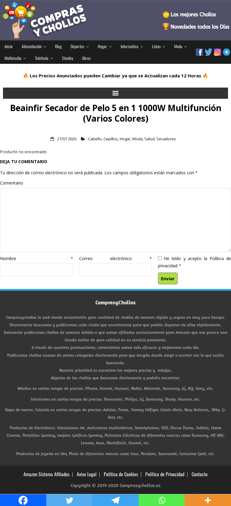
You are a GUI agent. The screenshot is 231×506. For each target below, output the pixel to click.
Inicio (9, 46)
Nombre (36, 258)
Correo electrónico (115, 258)
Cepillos (110, 138)
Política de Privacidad (164, 474)
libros (86, 58)
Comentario (11, 183)
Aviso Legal (87, 474)
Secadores (166, 138)
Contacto (200, 474)
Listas (156, 46)
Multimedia (13, 58)
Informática (129, 46)
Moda (178, 46)
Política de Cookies (121, 474)
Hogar (102, 46)
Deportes (77, 46)
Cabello (95, 138)
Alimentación (32, 46)
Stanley (67, 58)
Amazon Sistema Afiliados (46, 474)
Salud (149, 138)
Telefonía (41, 58)
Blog (58, 46)
